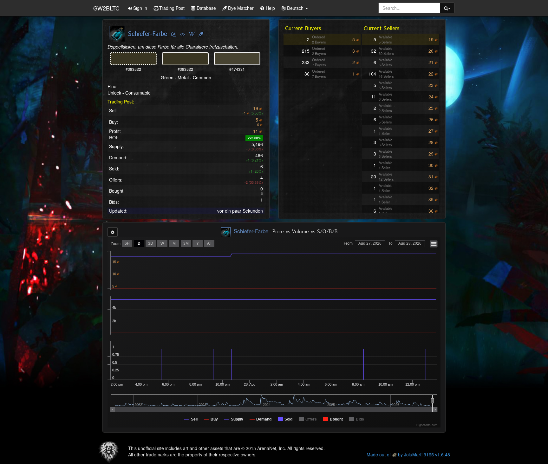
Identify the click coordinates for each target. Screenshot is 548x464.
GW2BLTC (106, 8)
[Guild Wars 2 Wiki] (192, 34)
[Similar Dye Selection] (201, 34)
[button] (294, 8)
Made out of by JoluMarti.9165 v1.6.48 (408, 454)
